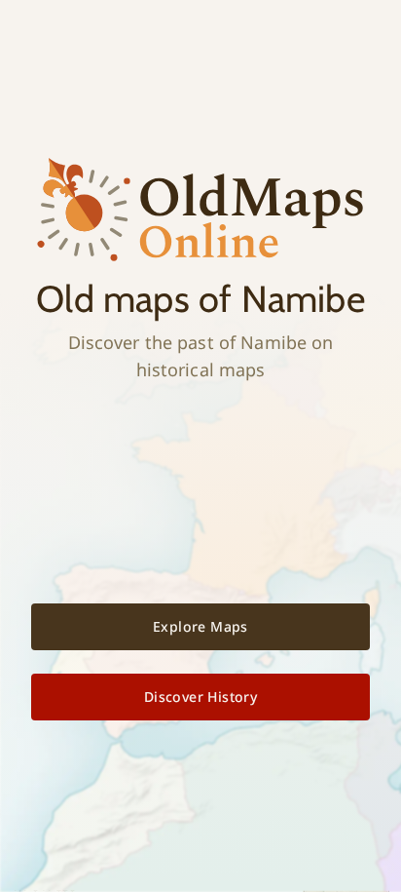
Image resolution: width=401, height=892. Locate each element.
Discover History (200, 696)
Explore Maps (200, 626)
